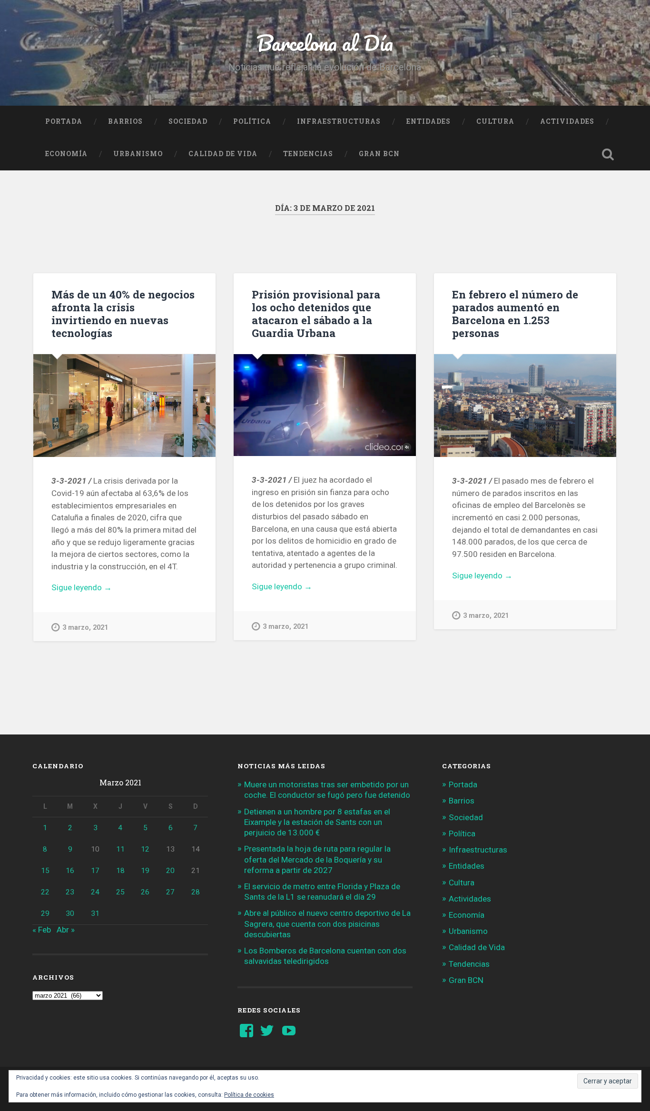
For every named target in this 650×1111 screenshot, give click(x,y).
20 (170, 870)
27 (170, 892)
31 (95, 913)
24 (95, 892)
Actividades (567, 121)
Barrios (125, 121)
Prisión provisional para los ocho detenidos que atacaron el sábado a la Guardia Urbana (316, 313)
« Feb (41, 929)
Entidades (428, 121)
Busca (608, 154)
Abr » (66, 929)
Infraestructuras (339, 121)
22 (45, 892)
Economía (66, 153)
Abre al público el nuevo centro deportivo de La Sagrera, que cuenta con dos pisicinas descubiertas (327, 923)
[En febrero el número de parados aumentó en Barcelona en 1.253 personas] (525, 405)
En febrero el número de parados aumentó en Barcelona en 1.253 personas (515, 313)
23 (70, 892)
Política (252, 121)
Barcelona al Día (324, 43)
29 (45, 913)
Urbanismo (138, 153)
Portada (63, 121)
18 (120, 870)
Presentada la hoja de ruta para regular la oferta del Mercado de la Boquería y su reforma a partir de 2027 (317, 859)
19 (145, 870)
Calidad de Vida (222, 153)
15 (45, 870)
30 (70, 913)
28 (195, 892)
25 (120, 892)
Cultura (495, 121)
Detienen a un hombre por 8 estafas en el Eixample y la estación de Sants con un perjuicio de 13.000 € (317, 822)
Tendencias (308, 153)
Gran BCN (379, 153)
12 (145, 849)
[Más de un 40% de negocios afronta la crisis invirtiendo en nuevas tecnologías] (124, 405)
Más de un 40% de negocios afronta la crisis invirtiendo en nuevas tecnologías (123, 313)
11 (120, 849)
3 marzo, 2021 (85, 628)
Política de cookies (249, 1094)
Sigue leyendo (100, 588)
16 (70, 870)
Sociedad (187, 121)
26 (145, 892)
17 (95, 870)
